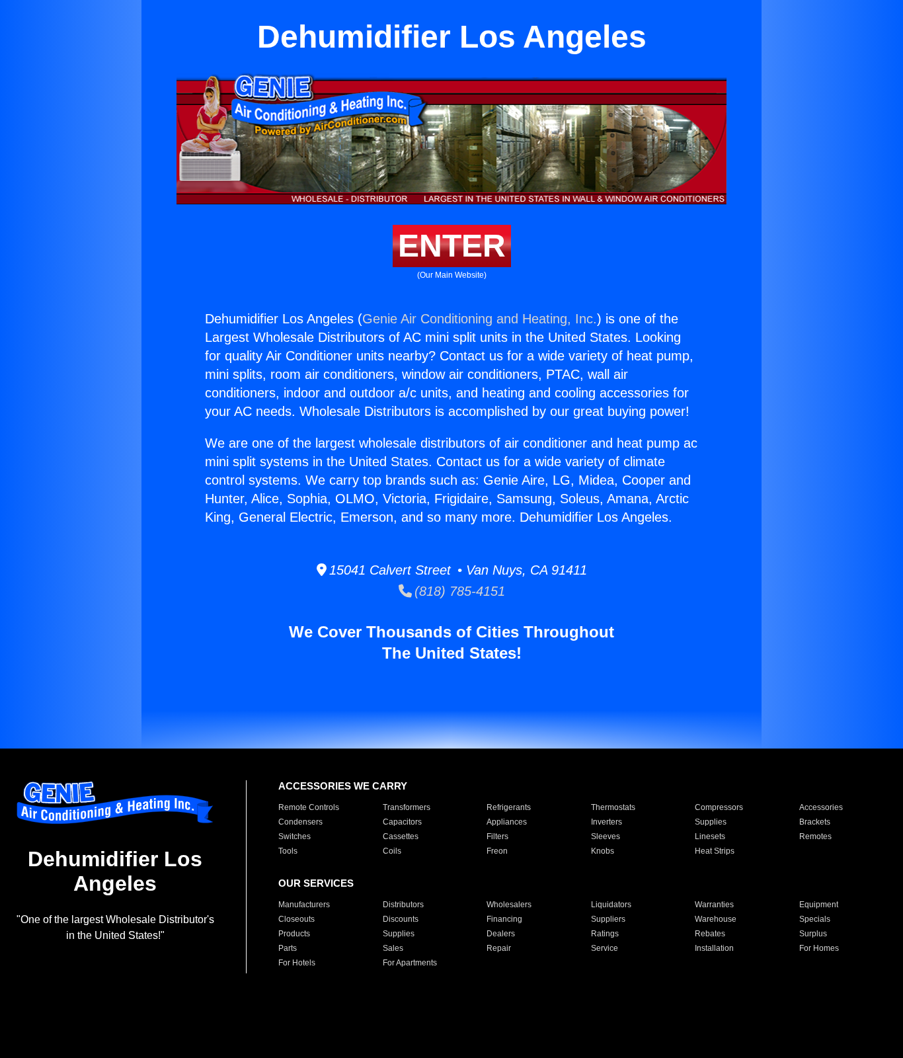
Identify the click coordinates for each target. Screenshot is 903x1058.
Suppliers (608, 919)
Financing (504, 919)
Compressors (719, 807)
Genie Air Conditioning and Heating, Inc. (479, 318)
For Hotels (296, 962)
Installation (714, 948)
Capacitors (402, 822)
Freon (497, 851)
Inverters (606, 822)
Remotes (815, 836)
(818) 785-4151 (458, 591)
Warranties (714, 904)
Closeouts (296, 919)
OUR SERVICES (316, 883)
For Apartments (410, 962)
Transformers (406, 807)
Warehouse (715, 919)
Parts (287, 948)
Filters (497, 836)
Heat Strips (714, 851)
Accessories (821, 807)
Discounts (400, 919)
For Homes (819, 948)
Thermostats (613, 807)
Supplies (710, 822)
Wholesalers (509, 904)
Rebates (710, 933)
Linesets (710, 836)
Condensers (300, 822)
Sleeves (605, 836)
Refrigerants (509, 807)
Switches (294, 836)
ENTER (452, 245)
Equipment (818, 904)
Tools (287, 851)
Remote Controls (308, 807)
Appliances (507, 822)
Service (604, 948)
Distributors (403, 904)
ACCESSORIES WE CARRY (342, 786)
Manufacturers (304, 904)
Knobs (602, 851)
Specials (814, 919)
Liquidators (611, 904)
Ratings (605, 933)
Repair (499, 948)
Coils (392, 851)
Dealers (501, 933)
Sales (393, 948)
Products (294, 933)
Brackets (814, 822)
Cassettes (400, 836)
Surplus (813, 933)
